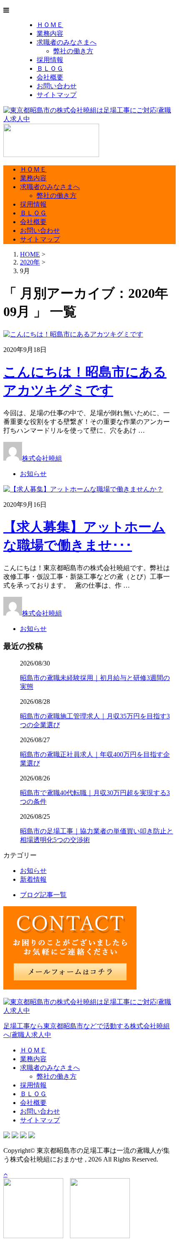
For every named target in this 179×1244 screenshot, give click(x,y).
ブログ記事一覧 (43, 894)
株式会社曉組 (42, 458)
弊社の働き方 (73, 51)
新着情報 (33, 879)
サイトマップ (57, 94)
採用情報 (50, 59)
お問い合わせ (57, 86)
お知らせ (33, 473)
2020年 (30, 262)
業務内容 (50, 33)
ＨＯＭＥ (50, 24)
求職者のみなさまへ (67, 42)
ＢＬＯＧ (50, 68)
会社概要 (50, 77)
